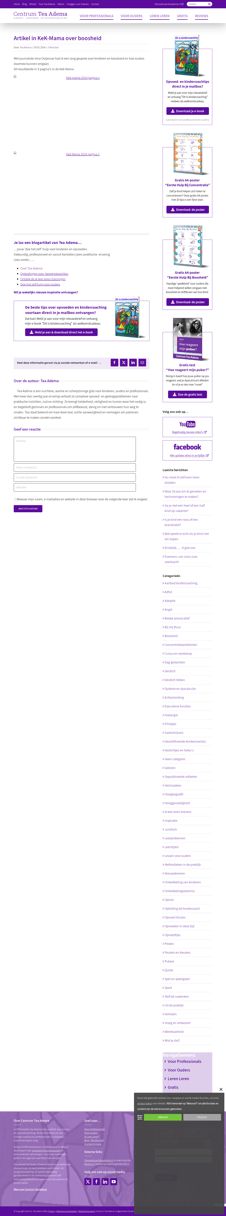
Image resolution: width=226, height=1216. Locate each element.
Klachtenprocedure (86, 1211)
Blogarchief (97, 1140)
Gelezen (170, 768)
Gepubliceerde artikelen (181, 776)
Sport (168, 988)
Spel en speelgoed (177, 979)
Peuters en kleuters (177, 952)
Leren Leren (178, 1078)
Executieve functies (178, 706)
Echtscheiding (174, 697)
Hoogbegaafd (174, 794)
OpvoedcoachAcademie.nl (168, 4)
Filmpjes (170, 724)
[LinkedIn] (105, 1181)
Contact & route (92, 1144)
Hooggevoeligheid (177, 803)
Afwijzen (202, 1117)
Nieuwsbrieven (175, 873)
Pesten (169, 944)
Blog (86, 1140)
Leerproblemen (175, 838)
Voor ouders (91, 1133)
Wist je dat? (172, 1040)
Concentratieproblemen (181, 645)
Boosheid (171, 636)
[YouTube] (113, 1181)
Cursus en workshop (178, 653)
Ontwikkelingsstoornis (180, 891)
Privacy (51, 1211)
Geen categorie (175, 759)
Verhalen (171, 1014)
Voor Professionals (184, 1061)
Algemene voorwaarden (66, 1211)
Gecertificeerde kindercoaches (185, 741)
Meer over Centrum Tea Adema (30, 1189)
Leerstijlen (172, 847)
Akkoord (163, 1117)
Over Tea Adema (31, 268)
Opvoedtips (172, 935)
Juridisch (171, 829)
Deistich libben (175, 680)
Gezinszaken (173, 785)
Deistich (170, 671)
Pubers (169, 961)
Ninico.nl (89, 1164)
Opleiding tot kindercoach (182, 908)
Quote (169, 970)
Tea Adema (26, 47)
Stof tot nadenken (177, 996)
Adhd (168, 592)
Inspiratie (171, 820)
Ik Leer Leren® (91, 1136)
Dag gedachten (175, 662)
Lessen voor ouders (178, 856)
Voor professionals (94, 1129)
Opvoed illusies (175, 917)
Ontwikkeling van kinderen (183, 882)
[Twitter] (87, 1181)
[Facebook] (96, 1181)
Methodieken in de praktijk (183, 864)
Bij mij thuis (173, 627)
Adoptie (170, 601)
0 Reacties (53, 47)
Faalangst (171, 715)
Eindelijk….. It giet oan (180, 548)
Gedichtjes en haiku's (179, 750)
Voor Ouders (179, 1070)
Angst (168, 609)
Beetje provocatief (177, 618)
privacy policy (144, 1103)
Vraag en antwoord (177, 1023)
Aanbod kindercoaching (181, 583)
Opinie (169, 900)
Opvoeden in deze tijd (179, 926)
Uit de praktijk (174, 1005)
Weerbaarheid (174, 1031)
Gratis (173, 1087)
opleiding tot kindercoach (46, 1150)
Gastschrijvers (174, 732)
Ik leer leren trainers (178, 812)
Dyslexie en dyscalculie (180, 688)
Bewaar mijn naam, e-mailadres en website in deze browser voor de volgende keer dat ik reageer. (82, 499)
